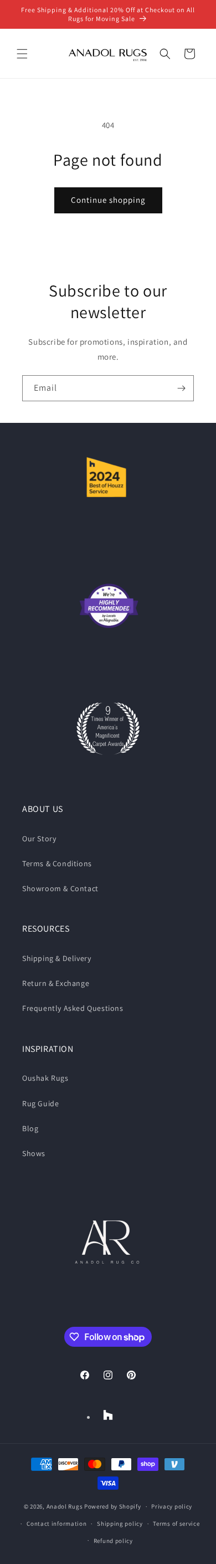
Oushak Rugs (45, 1078)
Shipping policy (120, 1523)
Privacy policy (171, 1506)
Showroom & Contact (60, 888)
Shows (33, 1153)
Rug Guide (40, 1103)
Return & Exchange (55, 983)
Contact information (56, 1523)
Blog (30, 1128)
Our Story (39, 839)
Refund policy (113, 1541)
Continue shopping (108, 200)
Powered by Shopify (112, 1506)
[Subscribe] (181, 388)
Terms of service (176, 1523)
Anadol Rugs (65, 1506)
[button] (22, 54)
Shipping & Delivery (56, 958)
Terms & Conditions (57, 863)
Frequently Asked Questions (73, 1008)
